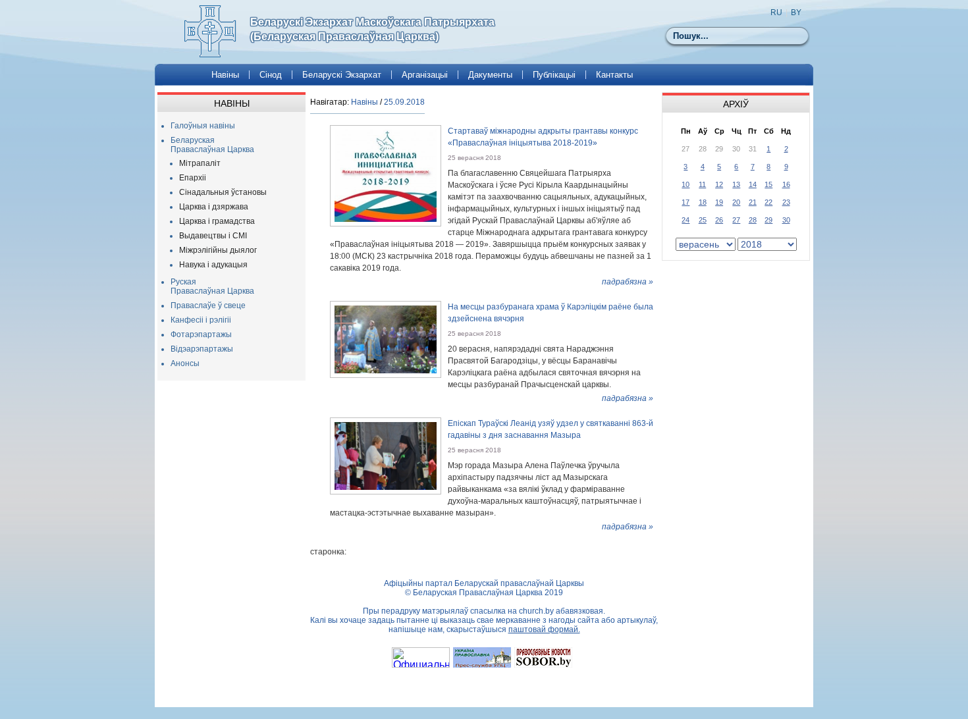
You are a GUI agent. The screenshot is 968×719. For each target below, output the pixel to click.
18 (703, 202)
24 (685, 220)
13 (736, 184)
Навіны (225, 74)
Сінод (270, 74)
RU (776, 12)
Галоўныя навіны (203, 125)
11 (702, 184)
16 (786, 184)
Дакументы (490, 74)
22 (768, 202)
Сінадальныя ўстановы (223, 192)
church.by (536, 611)
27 (736, 220)
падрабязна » (627, 281)
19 (719, 202)
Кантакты (614, 74)
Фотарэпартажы (201, 334)
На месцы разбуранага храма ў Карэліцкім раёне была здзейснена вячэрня (550, 312)
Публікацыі (554, 74)
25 (703, 220)
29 (768, 220)
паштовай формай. (544, 629)
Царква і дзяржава (213, 206)
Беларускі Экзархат (341, 74)
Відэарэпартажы (202, 349)
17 (685, 202)
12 (719, 184)
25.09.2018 (404, 102)
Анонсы (185, 363)
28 (753, 220)
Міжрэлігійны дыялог (218, 250)
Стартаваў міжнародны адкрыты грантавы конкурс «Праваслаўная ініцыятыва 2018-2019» (543, 136)
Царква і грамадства (217, 221)
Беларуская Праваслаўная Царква (212, 145)
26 (719, 220)
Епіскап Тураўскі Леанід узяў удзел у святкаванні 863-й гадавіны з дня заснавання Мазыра (550, 429)
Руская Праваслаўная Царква (212, 286)
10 (685, 184)
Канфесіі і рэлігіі (201, 320)
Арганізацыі (425, 74)
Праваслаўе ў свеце (208, 305)
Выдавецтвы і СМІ (213, 235)
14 (753, 184)
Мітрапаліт (200, 163)
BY (796, 12)
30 (786, 220)
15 (768, 184)
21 (753, 202)
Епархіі (192, 177)
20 (736, 202)
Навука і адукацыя (213, 264)
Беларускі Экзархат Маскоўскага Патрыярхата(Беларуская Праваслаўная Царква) (372, 29)
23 (786, 202)
